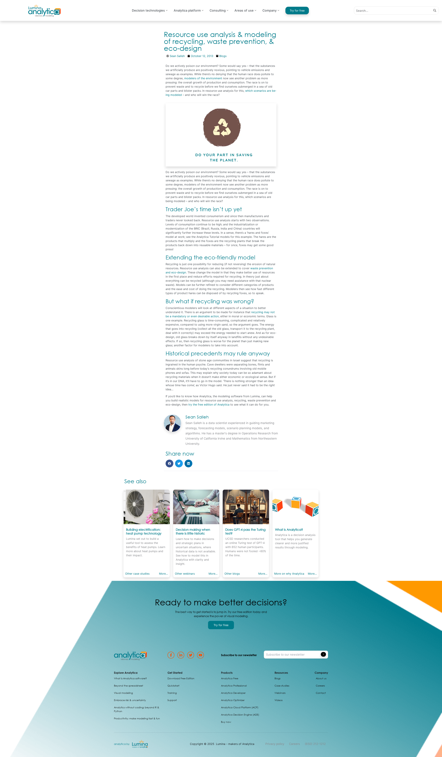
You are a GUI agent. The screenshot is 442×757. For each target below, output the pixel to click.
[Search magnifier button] (435, 10)
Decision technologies (148, 10)
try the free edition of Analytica (208, 404)
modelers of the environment (203, 78)
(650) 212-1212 (315, 744)
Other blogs (232, 573)
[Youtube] (200, 655)
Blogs (223, 56)
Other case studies (137, 573)
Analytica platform (187, 10)
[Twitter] (190, 655)
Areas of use (244, 10)
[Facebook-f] (170, 655)
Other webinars (185, 573)
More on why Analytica (289, 573)
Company (269, 10)
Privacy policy (274, 744)
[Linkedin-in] (180, 655)
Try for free (297, 10)
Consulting (218, 10)
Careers (294, 744)
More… (163, 573)
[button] (169, 463)
